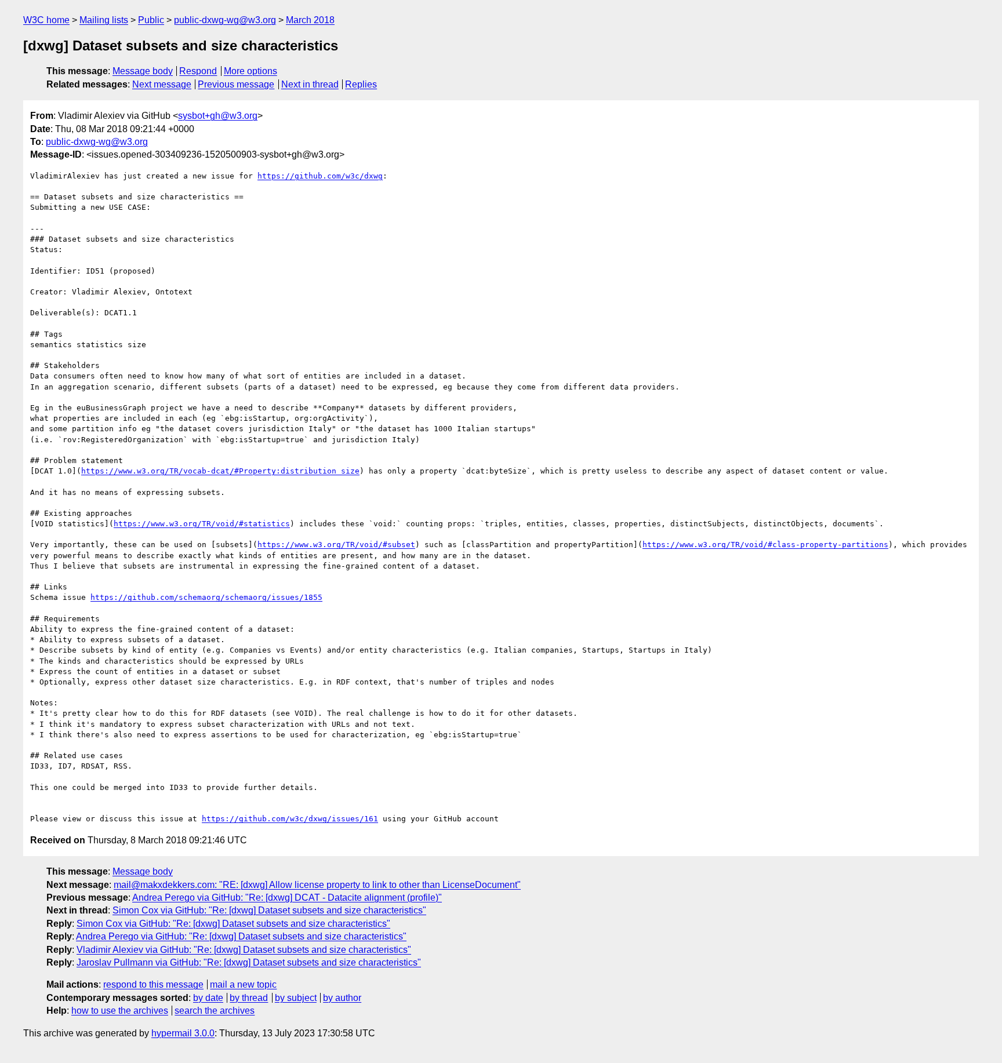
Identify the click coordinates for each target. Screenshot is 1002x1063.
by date (208, 998)
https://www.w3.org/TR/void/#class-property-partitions (765, 544)
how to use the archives (119, 1010)
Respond (198, 71)
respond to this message (153, 984)
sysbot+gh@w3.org (217, 116)
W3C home (46, 20)
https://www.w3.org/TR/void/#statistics (202, 523)
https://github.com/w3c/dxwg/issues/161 (290, 818)
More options (250, 71)
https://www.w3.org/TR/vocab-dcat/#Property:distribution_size (220, 471)
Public (151, 20)
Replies (361, 84)
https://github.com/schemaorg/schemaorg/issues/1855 (206, 597)
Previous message (236, 84)
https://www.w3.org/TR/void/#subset (336, 544)
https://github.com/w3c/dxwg (320, 176)
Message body (142, 71)
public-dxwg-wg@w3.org (225, 20)
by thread (249, 998)
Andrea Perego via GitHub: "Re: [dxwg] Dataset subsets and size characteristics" (241, 936)
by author (342, 998)
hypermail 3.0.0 (183, 1033)
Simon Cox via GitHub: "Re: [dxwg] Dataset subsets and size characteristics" (269, 910)
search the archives (215, 1010)
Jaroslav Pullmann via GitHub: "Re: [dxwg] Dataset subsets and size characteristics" (249, 962)
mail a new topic (243, 984)
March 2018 (310, 20)
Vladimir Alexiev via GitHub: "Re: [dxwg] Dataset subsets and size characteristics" (244, 950)
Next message (161, 84)
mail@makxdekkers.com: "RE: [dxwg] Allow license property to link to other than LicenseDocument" (317, 885)
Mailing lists (103, 20)
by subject (296, 998)
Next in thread (310, 84)
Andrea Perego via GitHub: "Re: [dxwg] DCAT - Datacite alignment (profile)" (287, 897)
